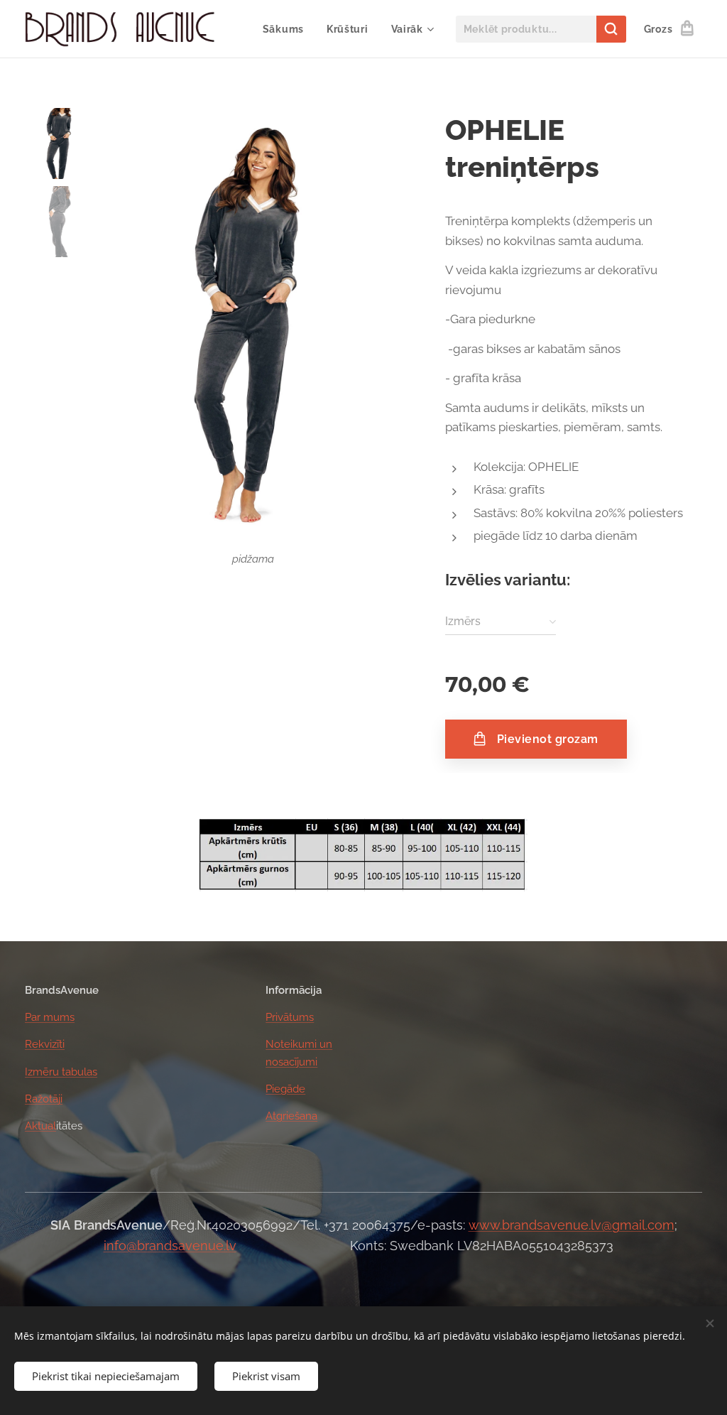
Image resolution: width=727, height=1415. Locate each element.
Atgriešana (291, 1116)
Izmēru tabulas (61, 1072)
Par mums (50, 1017)
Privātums (290, 1017)
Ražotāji (43, 1099)
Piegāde (285, 1089)
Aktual (40, 1125)
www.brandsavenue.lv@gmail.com (571, 1225)
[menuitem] (287, 29)
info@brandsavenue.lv (170, 1245)
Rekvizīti (45, 1044)
